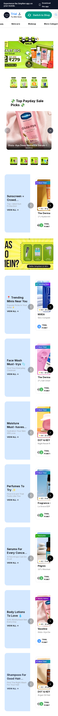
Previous (5, 130)
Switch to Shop (41, 15)
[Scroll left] (31, 205)
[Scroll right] (50, 205)
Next (48, 130)
